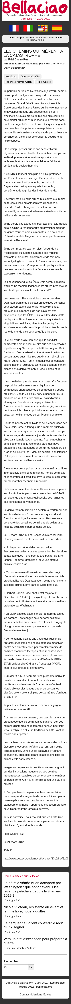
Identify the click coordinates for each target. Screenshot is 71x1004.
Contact (24, 994)
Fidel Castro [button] (44, 81)
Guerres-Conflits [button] (30, 76)
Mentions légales (41, 994)
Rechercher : (12, 961)
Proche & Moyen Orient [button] (18, 81)
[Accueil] (35, 6)
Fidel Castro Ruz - (55, 63)
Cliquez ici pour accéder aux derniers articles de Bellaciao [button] (35, 38)
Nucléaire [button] (10, 76)
